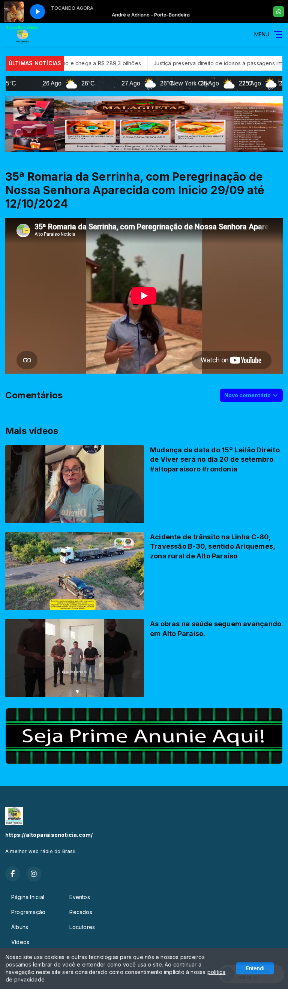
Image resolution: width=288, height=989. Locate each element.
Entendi (255, 968)
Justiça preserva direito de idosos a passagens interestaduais (182, 63)
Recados (80, 912)
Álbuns (19, 927)
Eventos (79, 897)
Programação (28, 912)
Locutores (82, 927)
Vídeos (20, 942)
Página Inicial (27, 897)
